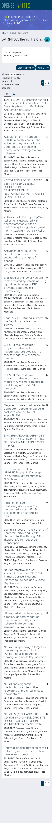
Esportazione (24, 67)
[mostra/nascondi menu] (49, 5)
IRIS (4, 32)
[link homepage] (17, 5)
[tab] (7, 94)
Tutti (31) (42, 67)
